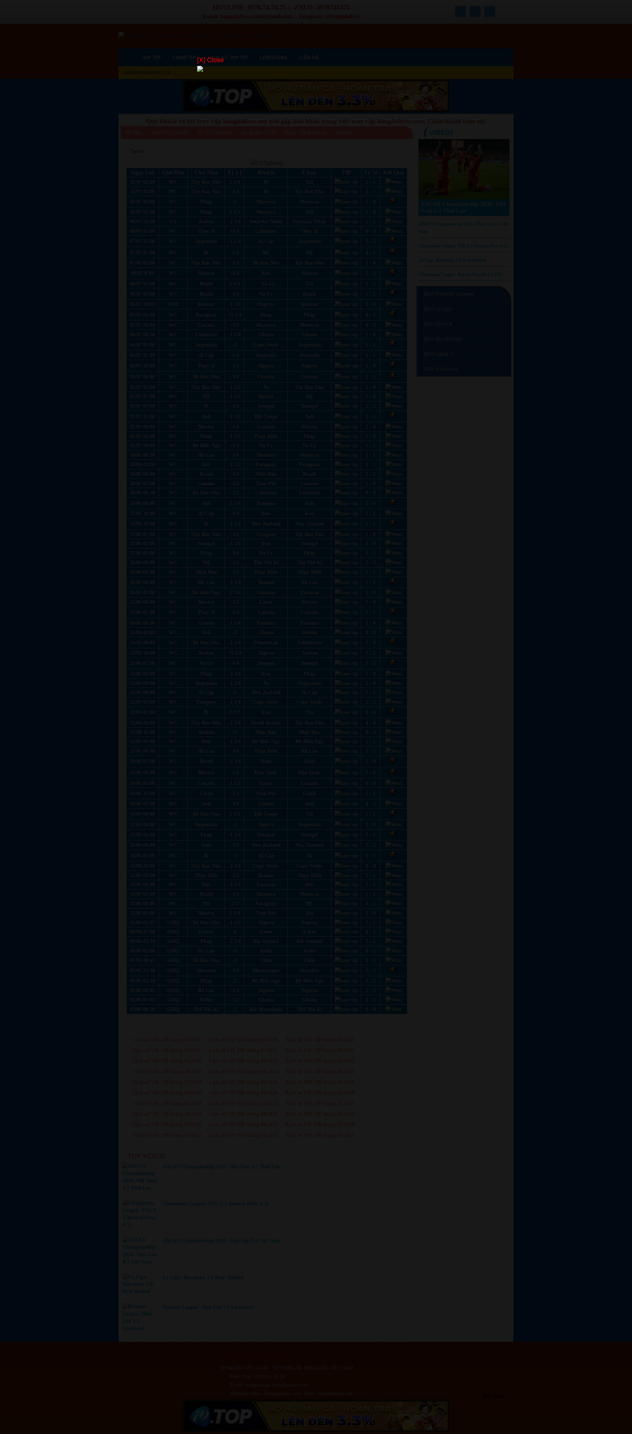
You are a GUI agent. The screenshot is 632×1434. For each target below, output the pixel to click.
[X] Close (210, 59)
